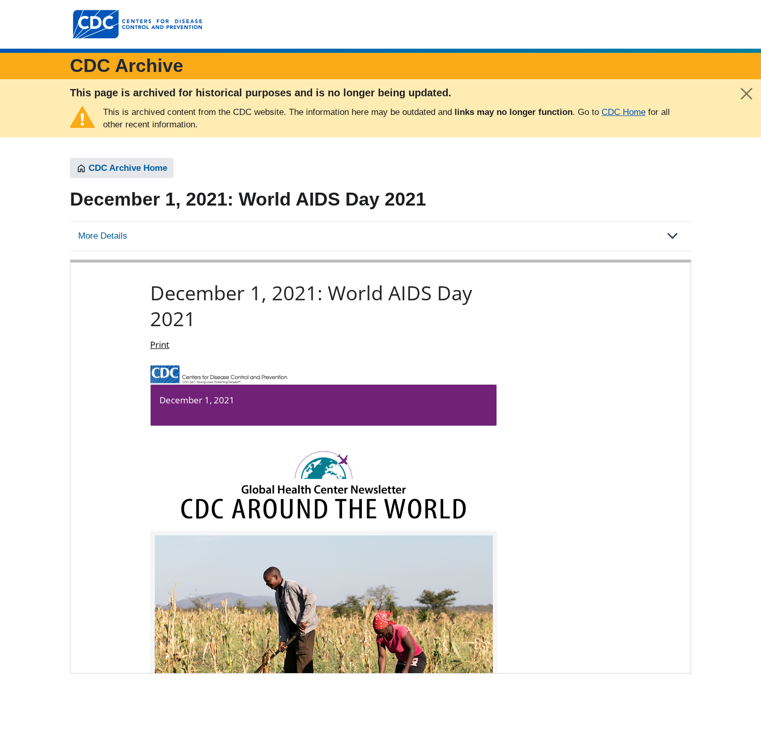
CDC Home (624, 112)
